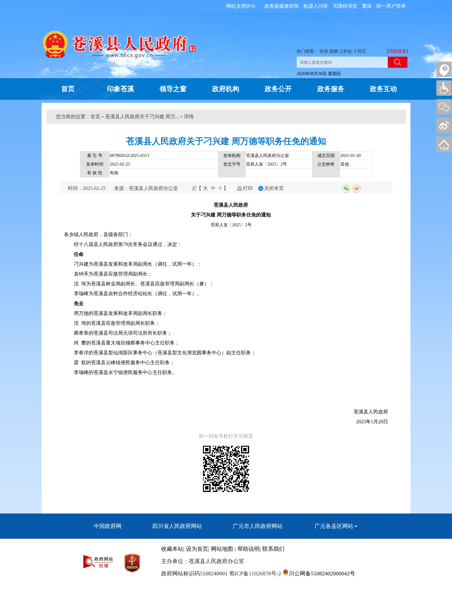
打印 (248, 188)
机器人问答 (315, 6)
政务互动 (383, 89)
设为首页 (197, 549)
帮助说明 (248, 549)
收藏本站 (172, 549)
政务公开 (278, 89)
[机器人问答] (444, 69)
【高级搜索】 (397, 51)
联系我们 (273, 549)
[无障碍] (444, 88)
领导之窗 (173, 89)
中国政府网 (107, 526)
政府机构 (225, 89)
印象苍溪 (120, 89)
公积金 (345, 51)
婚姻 (333, 51)
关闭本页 (274, 188)
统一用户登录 (391, 6)
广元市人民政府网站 (258, 526)
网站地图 (222, 549)
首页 (68, 89)
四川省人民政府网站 (177, 526)
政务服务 (330, 89)
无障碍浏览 (345, 6)
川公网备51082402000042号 (322, 573)
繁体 (367, 6)
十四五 (359, 51)
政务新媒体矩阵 (281, 6)
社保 (323, 51)
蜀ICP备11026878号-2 (254, 573)
